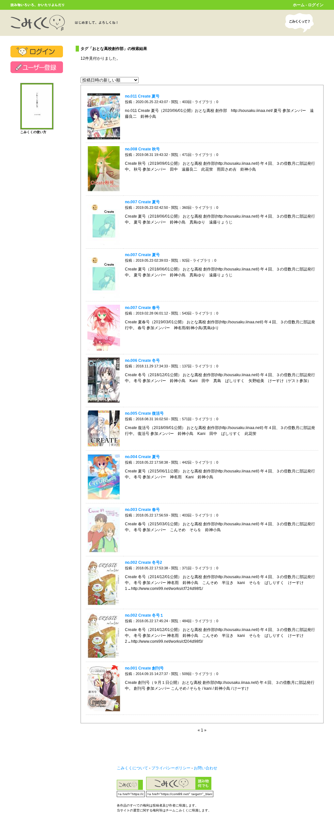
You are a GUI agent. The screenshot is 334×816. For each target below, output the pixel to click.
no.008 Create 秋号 (142, 149)
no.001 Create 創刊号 (144, 668)
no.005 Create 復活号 (144, 413)
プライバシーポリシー (170, 768)
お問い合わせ (205, 768)
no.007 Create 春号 (142, 307)
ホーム (299, 5)
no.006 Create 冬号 (142, 360)
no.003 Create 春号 (142, 509)
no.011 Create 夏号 (142, 96)
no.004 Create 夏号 (142, 456)
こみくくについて (132, 768)
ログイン (316, 5)
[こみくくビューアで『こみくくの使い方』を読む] (36, 126)
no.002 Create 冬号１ (144, 615)
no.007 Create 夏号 (142, 202)
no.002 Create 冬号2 (143, 562)
